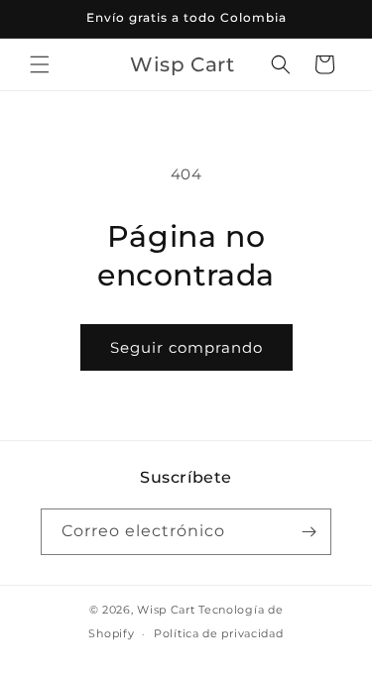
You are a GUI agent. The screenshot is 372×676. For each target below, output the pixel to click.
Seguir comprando (186, 347)
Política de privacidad (218, 633)
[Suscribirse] (308, 531)
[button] (40, 64)
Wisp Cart (165, 610)
